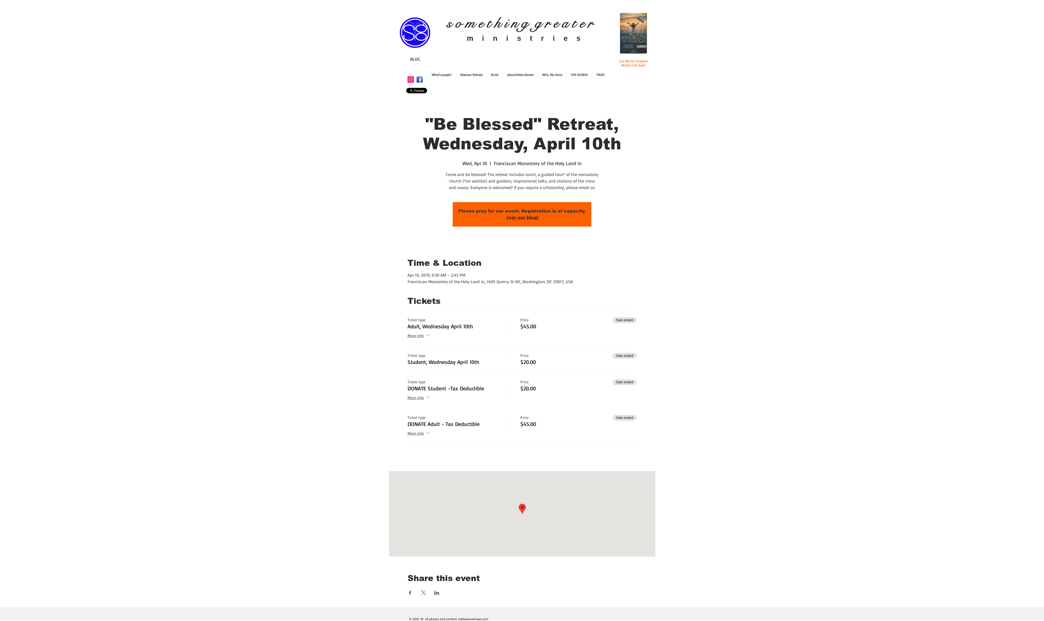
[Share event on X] (423, 593)
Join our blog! (522, 217)
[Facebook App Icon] (420, 79)
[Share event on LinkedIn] (436, 593)
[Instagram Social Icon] (411, 79)
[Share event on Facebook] (410, 593)
